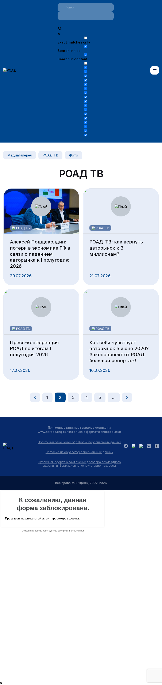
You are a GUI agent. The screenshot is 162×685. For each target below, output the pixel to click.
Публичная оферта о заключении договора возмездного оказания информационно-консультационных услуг (79, 463)
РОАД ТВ (50, 155)
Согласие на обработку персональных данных (79, 452)
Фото (73, 155)
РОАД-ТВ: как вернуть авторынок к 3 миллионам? (116, 248)
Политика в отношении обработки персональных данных (79, 442)
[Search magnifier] (60, 29)
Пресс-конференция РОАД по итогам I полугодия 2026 (34, 348)
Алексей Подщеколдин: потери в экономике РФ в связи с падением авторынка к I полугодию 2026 (40, 254)
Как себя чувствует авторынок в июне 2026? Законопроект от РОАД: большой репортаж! (118, 351)
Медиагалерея (19, 155)
